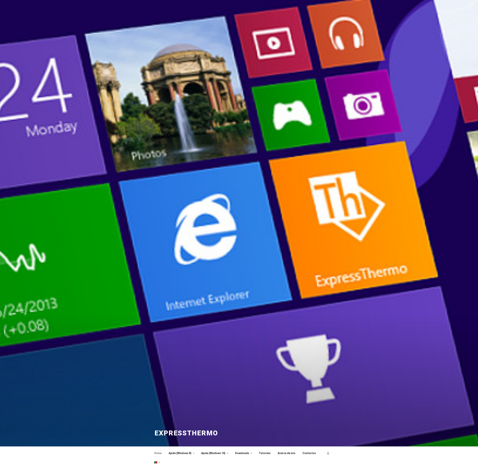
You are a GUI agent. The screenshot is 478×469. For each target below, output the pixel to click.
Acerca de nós (286, 453)
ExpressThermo (186, 433)
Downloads (242, 453)
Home (158, 453)
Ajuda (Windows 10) (213, 453)
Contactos (309, 453)
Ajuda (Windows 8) (180, 453)
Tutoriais (265, 453)
